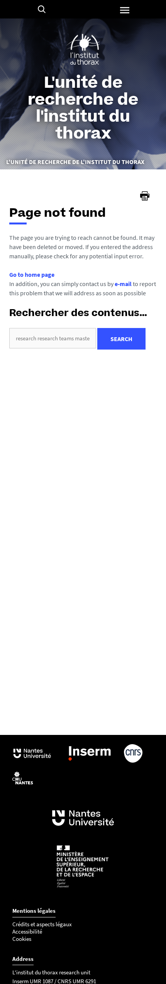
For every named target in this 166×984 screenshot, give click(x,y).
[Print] (145, 196)
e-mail (123, 284)
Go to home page (31, 274)
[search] (52, 338)
